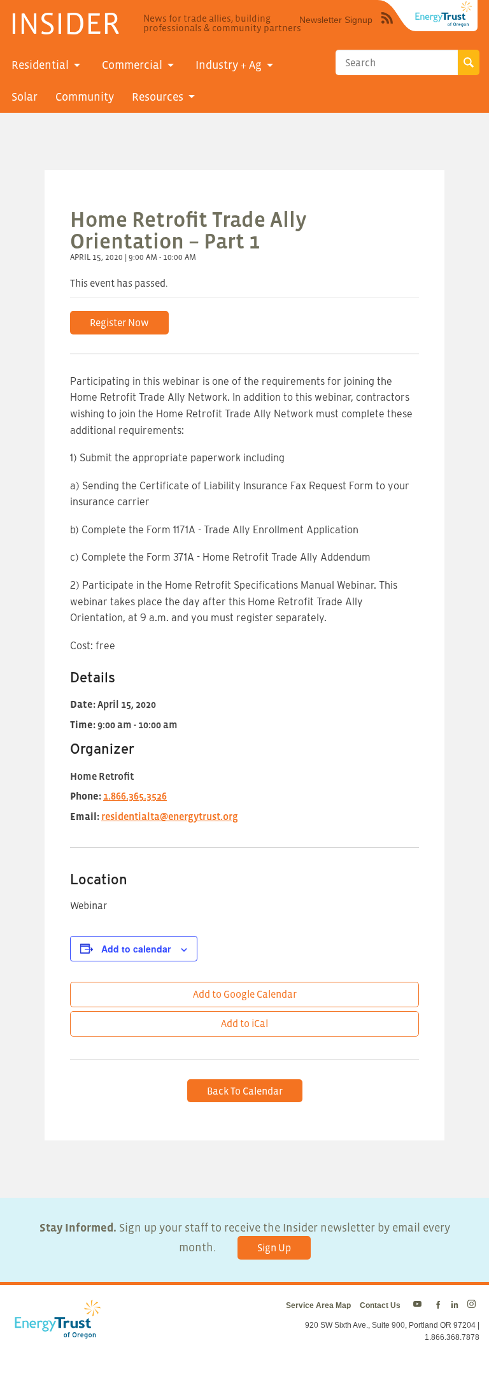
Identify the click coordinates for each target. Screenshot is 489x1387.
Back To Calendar (245, 1090)
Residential (40, 65)
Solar (24, 96)
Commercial (132, 65)
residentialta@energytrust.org (169, 816)
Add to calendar (136, 948)
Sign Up (274, 1247)
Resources (157, 96)
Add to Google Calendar (245, 994)
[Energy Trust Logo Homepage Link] (55, 1331)
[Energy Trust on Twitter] (419, 1305)
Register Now (119, 322)
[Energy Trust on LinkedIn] (454, 1305)
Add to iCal (244, 1023)
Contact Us (380, 1305)
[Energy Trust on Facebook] (438, 1305)
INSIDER (65, 23)
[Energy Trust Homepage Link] (443, 14)
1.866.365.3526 (135, 795)
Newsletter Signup (335, 20)
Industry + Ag (228, 65)
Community (84, 96)
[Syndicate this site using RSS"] (387, 27)
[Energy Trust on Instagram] (473, 1305)
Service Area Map (318, 1305)
